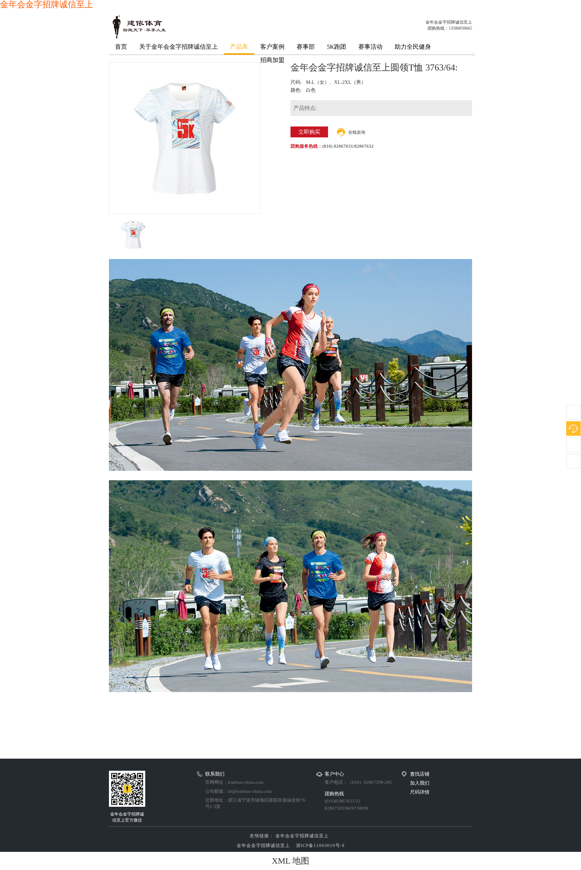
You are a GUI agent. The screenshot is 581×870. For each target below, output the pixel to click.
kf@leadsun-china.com (250, 791)
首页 (121, 46)
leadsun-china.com (246, 782)
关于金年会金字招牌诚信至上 (178, 46)
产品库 (239, 46)
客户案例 (272, 46)
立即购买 (309, 132)
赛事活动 (370, 46)
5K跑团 (336, 46)
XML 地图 (290, 860)
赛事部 (306, 46)
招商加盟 (272, 60)
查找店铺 (419, 773)
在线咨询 (356, 132)
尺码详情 (419, 792)
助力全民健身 (413, 46)
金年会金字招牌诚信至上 (301, 835)
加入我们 (419, 783)
